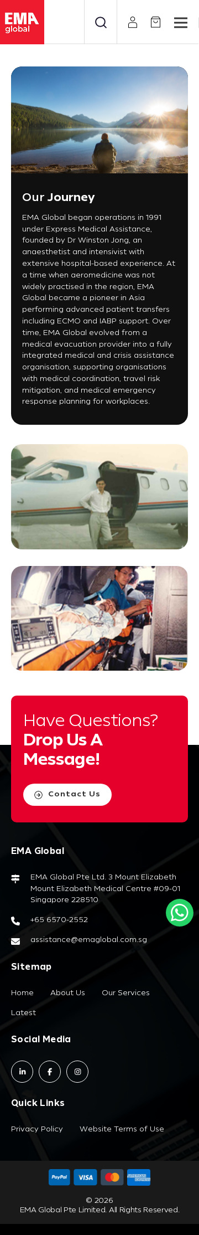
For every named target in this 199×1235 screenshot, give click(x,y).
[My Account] (128, 22)
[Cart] (151, 22)
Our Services (126, 993)
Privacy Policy (37, 1129)
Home (22, 993)
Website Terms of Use (122, 1129)
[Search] (100, 22)
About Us (67, 993)
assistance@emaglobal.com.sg (88, 940)
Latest (23, 1013)
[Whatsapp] (179, 913)
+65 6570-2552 (59, 920)
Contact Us (74, 794)
